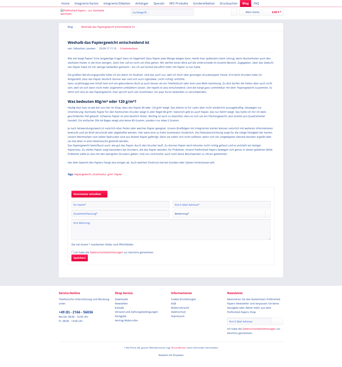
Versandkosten (178, 347)
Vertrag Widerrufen (126, 320)
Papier (118, 174)
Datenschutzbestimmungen (106, 252)
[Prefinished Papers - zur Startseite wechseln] (87, 13)
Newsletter (121, 303)
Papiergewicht (82, 174)
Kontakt (119, 307)
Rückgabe (120, 316)
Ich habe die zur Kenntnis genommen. (114, 252)
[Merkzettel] (234, 12)
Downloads (121, 299)
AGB (173, 303)
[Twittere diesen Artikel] (267, 180)
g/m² (110, 174)
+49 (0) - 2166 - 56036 (76, 312)
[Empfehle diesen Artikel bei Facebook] (272, 180)
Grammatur (99, 174)
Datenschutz (178, 312)
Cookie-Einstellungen (183, 299)
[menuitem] (65, 3)
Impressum (178, 316)
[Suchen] (190, 12)
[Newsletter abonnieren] (277, 321)
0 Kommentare (129, 48)
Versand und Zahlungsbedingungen (136, 312)
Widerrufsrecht (180, 307)
